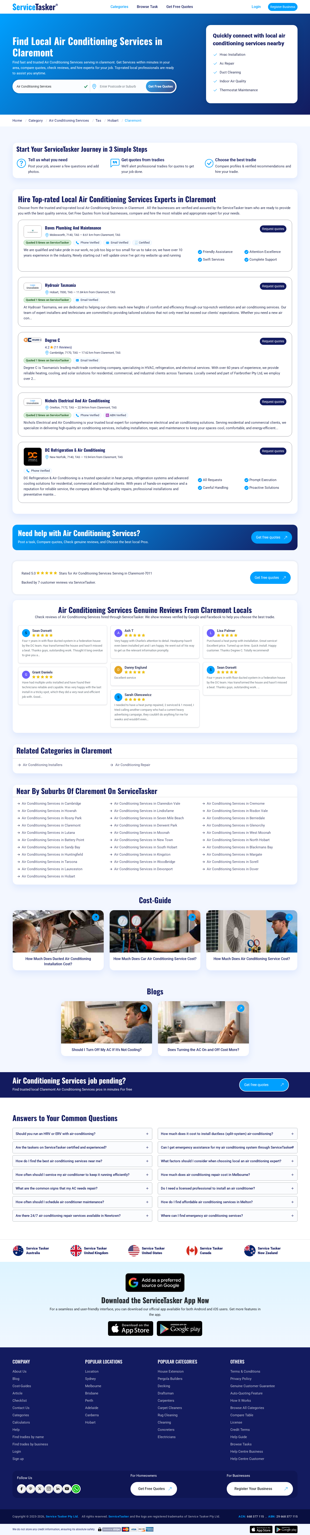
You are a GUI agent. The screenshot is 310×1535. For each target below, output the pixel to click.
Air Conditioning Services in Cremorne (236, 804)
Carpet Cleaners (170, 1408)
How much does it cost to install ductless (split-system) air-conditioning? (217, 1134)
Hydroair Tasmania (60, 285)
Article (17, 1393)
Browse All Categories (247, 1408)
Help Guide (238, 1437)
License (236, 1422)
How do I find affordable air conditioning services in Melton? (207, 1202)
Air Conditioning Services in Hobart (48, 876)
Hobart (113, 120)
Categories (20, 1415)
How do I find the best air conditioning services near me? (59, 1161)
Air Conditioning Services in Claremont (51, 825)
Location (91, 1371)
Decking (164, 1386)
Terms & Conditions (245, 1371)
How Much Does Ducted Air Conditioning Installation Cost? (58, 961)
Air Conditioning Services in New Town (143, 840)
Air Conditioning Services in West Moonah (239, 833)
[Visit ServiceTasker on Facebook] (21, 1488)
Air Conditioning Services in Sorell (232, 862)
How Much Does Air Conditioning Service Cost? (252, 959)
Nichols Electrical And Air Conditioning (77, 400)
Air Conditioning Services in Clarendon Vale (147, 804)
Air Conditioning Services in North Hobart (238, 840)
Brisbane (91, 1393)
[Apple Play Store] (130, 1328)
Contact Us (21, 1408)
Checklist (19, 1401)
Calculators (21, 1422)
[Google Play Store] (179, 1328)
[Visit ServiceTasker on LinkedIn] (57, 1488)
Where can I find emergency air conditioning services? (202, 1216)
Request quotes (273, 229)
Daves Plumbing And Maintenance (73, 227)
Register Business (282, 7)
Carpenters (166, 1401)
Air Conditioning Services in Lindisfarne (144, 811)
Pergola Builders (170, 1379)
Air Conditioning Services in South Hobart (145, 847)
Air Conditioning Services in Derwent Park (145, 825)
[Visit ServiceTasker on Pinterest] (30, 1488)
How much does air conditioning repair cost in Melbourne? (205, 1175)
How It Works (240, 1401)
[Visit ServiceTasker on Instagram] (48, 1488)
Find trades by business (30, 1444)
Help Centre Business (246, 1451)
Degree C (52, 340)
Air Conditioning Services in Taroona (49, 862)
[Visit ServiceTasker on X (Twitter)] (39, 1488)
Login (256, 7)
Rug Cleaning (167, 1415)
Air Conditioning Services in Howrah (49, 811)
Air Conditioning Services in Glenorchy (236, 825)
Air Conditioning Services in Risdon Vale (237, 811)
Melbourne (93, 1386)
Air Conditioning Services (69, 120)
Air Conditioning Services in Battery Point (53, 840)
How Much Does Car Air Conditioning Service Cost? (155, 959)
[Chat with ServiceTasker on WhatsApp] (76, 1488)
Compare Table (241, 1415)
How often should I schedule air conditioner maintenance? (60, 1202)
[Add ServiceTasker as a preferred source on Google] (155, 1282)
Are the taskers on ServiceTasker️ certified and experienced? (61, 1147)
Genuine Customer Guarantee (252, 1386)
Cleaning (164, 1422)
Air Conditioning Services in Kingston (142, 854)
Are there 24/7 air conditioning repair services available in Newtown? (68, 1216)
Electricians (167, 1437)
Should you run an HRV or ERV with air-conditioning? (55, 1134)
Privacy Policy (240, 1379)
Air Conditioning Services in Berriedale (236, 818)
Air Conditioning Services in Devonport (143, 869)
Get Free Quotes (152, 1489)
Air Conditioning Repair (132, 765)
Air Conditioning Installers (42, 765)
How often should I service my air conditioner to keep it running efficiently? (72, 1175)
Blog (15, 1379)
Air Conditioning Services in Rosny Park (52, 818)
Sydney (90, 1379)
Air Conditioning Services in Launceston (52, 869)
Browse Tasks (241, 1444)
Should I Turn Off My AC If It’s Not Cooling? (107, 1050)
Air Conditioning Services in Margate (234, 854)
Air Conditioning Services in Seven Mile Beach (149, 818)
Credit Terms (240, 1430)
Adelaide (91, 1408)
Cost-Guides (21, 1386)
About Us (19, 1371)
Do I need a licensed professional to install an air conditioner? (208, 1188)
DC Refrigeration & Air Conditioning (75, 450)
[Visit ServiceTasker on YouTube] (66, 1488)
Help (16, 1430)
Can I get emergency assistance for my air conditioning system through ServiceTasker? (227, 1147)
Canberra (92, 1415)
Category (36, 120)
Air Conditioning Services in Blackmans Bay (240, 847)
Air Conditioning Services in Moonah (142, 833)
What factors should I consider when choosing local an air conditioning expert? (221, 1161)
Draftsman (166, 1393)
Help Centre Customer (247, 1459)
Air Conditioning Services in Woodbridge (144, 862)
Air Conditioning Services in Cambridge (51, 804)
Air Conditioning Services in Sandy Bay (51, 847)
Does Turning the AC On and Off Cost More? (203, 1050)
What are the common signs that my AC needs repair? (56, 1188)
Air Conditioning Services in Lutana (48, 833)
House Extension (171, 1371)
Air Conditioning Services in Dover (232, 869)
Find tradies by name (28, 1437)
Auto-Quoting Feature (246, 1393)
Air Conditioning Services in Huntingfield (52, 854)
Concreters (166, 1430)
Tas (98, 120)
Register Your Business (253, 1489)
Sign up (18, 1459)
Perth (89, 1401)
